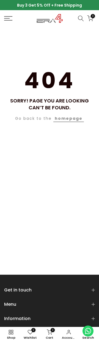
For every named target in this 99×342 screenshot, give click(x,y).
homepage (68, 118)
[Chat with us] (88, 331)
